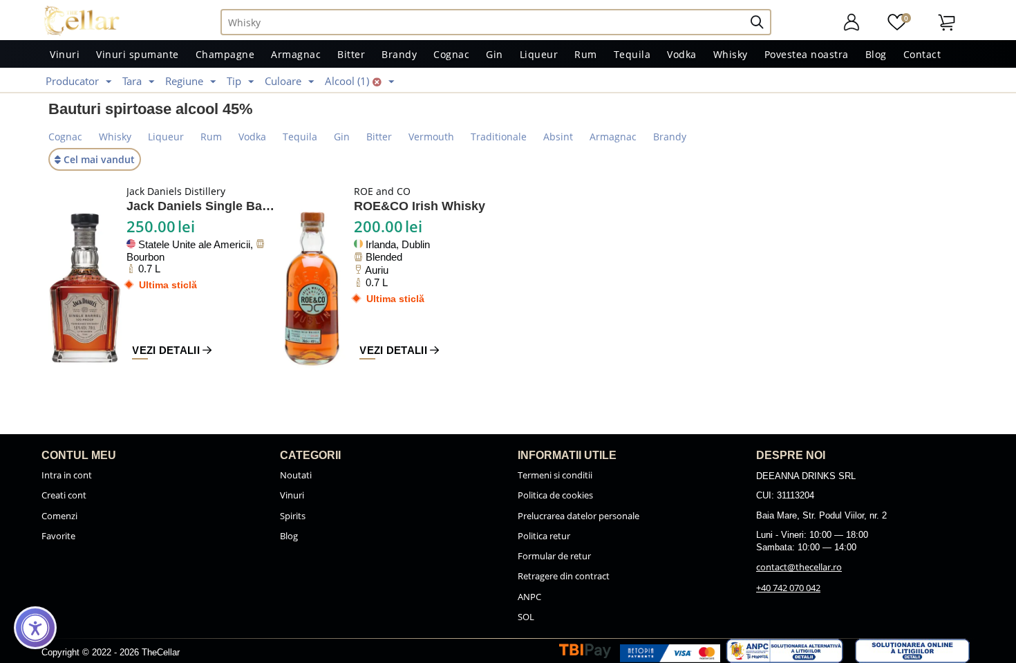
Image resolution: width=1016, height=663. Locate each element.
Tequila (632, 54)
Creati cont (63, 495)
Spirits (292, 516)
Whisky (730, 54)
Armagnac (296, 54)
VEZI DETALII (167, 350)
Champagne (225, 54)
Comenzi (59, 516)
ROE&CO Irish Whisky (419, 206)
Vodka (682, 54)
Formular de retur (554, 556)
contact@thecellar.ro (799, 567)
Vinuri (64, 54)
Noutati (296, 475)
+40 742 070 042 (788, 587)
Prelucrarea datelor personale (578, 516)
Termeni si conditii (555, 475)
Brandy (399, 54)
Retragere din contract (564, 576)
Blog (876, 54)
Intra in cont (66, 475)
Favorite (58, 536)
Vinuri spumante (137, 54)
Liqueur (539, 54)
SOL (526, 616)
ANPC (529, 596)
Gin (494, 54)
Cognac (451, 54)
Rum (585, 54)
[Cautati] (763, 22)
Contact (922, 54)
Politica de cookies (555, 495)
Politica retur (544, 536)
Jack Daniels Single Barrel (202, 206)
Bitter (351, 54)
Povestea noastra (806, 54)
